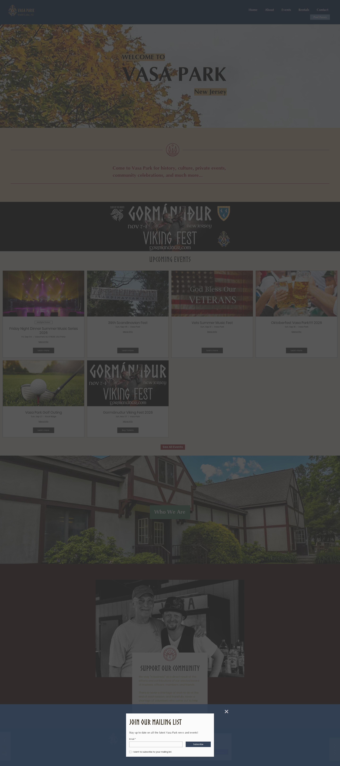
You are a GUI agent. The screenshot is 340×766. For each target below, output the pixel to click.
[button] (226, 711)
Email (132, 739)
